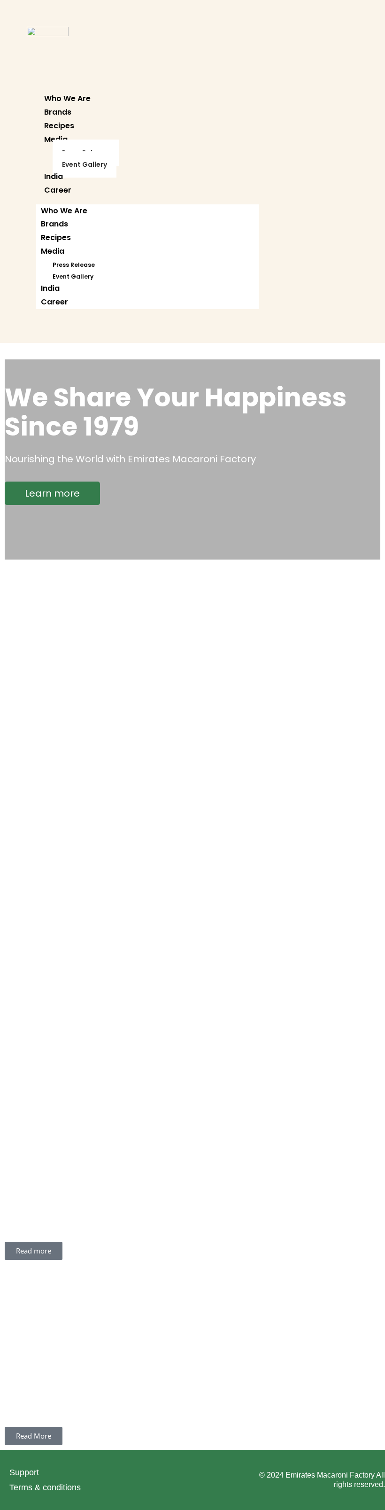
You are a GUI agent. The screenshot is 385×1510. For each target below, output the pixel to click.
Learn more (52, 493)
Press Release (74, 265)
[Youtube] (244, 1478)
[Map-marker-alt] (140, 1478)
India (53, 176)
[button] (7, 1113)
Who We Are (67, 98)
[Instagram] (175, 1478)
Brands (57, 112)
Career (57, 190)
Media (52, 251)
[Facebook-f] (210, 1478)
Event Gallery (84, 164)
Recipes (59, 125)
